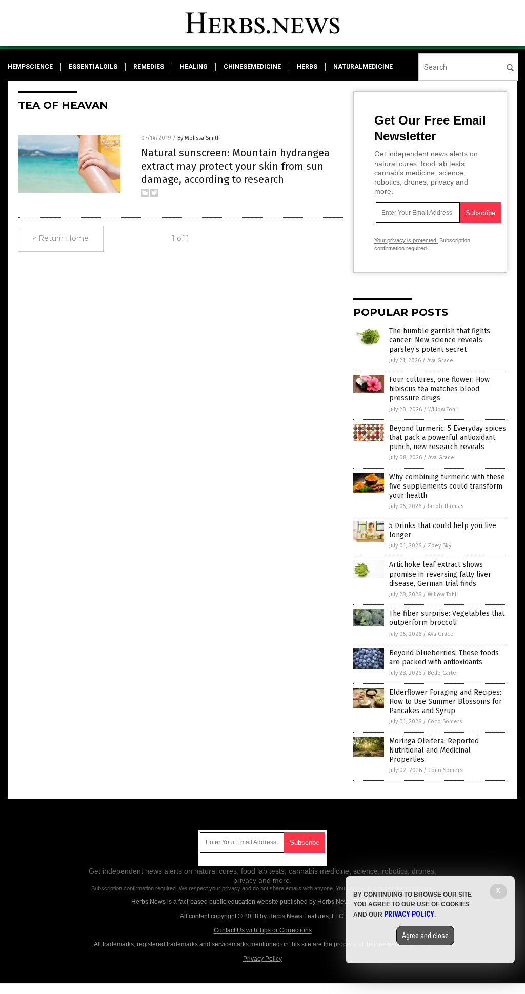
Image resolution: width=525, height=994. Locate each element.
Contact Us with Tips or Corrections (263, 930)
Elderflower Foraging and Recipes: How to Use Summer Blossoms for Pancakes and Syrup (445, 701)
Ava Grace (440, 360)
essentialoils (93, 66)
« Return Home (61, 238)
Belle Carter (443, 673)
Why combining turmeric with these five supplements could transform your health (447, 486)
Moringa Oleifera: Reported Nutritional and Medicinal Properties (434, 750)
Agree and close (425, 935)
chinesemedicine (252, 66)
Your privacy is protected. (406, 240)
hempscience (30, 66)
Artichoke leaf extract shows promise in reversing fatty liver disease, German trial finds (440, 573)
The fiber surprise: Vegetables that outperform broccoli (446, 618)
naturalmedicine (363, 66)
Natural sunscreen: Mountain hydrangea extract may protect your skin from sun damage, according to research (235, 166)
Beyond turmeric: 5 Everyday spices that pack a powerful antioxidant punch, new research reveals (447, 437)
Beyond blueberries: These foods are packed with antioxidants (444, 657)
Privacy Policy (262, 958)
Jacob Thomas (445, 506)
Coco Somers (445, 721)
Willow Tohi (442, 409)
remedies (148, 66)
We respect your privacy (209, 888)
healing (194, 66)
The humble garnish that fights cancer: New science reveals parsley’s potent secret (439, 340)
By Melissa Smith (198, 138)
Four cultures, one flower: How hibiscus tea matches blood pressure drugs (439, 388)
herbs (307, 66)
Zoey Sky (439, 545)
